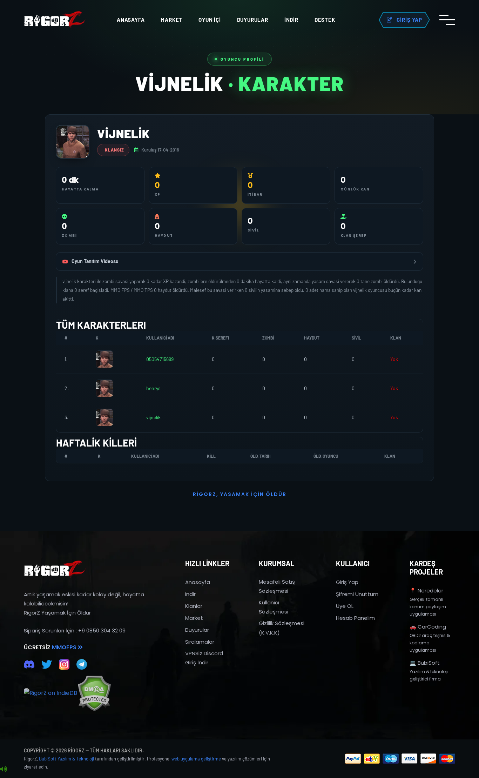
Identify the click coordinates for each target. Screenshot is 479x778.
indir (190, 594)
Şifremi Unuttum (357, 594)
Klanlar (193, 606)
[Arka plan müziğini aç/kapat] (3, 769)
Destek (325, 19)
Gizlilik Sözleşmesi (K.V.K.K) (281, 627)
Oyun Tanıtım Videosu (95, 261)
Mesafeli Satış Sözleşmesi (277, 586)
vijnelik (153, 417)
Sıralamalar (199, 641)
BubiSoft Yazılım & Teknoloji (66, 759)
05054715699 (160, 359)
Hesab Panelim (355, 618)
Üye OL (344, 606)
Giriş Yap (347, 582)
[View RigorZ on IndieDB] (50, 693)
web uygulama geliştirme (196, 759)
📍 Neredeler (426, 590)
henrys (153, 388)
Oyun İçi (209, 19)
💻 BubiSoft (425, 662)
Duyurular (252, 19)
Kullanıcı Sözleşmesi (273, 607)
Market (171, 19)
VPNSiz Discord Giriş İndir (204, 658)
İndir (291, 19)
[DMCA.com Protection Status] (94, 693)
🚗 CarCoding (428, 626)
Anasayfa (130, 19)
